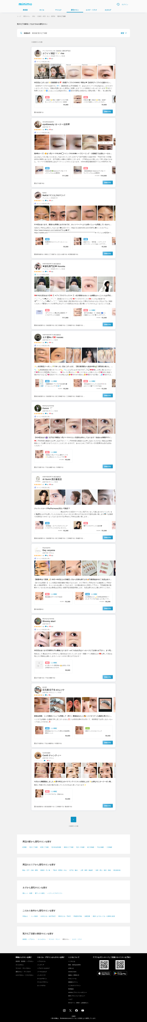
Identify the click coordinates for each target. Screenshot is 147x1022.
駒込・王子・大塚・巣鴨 (30, 870)
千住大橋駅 (100, 847)
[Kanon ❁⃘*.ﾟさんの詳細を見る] (73, 436)
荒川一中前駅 (80, 847)
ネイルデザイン (42, 978)
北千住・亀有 (73, 870)
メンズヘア (40, 965)
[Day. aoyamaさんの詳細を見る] (73, 578)
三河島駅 (109, 847)
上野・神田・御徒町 (86, 870)
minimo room (72, 972)
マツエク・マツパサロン (23, 968)
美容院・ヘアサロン (29, 939)
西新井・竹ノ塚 (45, 870)
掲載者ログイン (73, 982)
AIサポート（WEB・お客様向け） (78, 1003)
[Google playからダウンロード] (120, 973)
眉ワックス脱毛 (40, 893)
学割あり (25, 916)
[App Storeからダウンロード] (104, 973)
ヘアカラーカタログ (43, 968)
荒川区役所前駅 (56, 847)
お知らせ (71, 968)
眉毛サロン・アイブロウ (23, 972)
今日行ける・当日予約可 (48, 916)
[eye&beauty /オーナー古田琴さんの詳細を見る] (73, 152)
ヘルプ (70, 999)
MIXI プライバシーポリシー (76, 996)
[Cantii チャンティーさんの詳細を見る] (73, 779)
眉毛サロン (26, 16)
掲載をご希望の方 (73, 975)
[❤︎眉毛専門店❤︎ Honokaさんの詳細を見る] (73, 294)
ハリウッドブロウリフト (54, 893)
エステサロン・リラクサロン (25, 975)
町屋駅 (25, 847)
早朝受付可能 (78, 916)
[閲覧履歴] (118, 4)
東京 (33, 16)
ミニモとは (71, 961)
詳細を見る (107, 111)
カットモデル (41, 985)
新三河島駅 (90, 847)
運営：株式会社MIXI (74, 965)
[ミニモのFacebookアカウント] (76, 1011)
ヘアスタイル (41, 961)
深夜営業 (87, 916)
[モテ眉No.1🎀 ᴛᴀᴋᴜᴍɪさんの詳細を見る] (73, 365)
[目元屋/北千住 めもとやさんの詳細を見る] (73, 715)
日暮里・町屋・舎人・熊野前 (46, 16)
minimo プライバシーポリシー (77, 992)
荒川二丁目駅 (33, 847)
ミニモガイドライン (74, 985)
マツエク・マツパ (54, 939)
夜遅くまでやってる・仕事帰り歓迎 (104, 916)
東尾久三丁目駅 (69, 847)
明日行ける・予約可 (64, 916)
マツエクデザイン (42, 982)
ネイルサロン (42, 939)
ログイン (125, 4)
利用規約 (71, 989)
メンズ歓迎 (34, 916)
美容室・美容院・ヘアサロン (25, 961)
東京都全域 (116, 870)
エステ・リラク (77, 939)
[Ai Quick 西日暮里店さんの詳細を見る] (73, 507)
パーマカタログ (42, 972)
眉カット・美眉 (27, 893)
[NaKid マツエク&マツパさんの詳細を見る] (73, 223)
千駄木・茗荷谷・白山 (60, 870)
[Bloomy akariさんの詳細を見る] (73, 648)
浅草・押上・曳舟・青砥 (103, 870)
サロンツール (72, 978)
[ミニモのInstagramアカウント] (64, 1011)
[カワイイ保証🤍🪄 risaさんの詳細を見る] (73, 81)
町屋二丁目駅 (44, 847)
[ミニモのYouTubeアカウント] (82, 1011)
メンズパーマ (41, 975)
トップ (19, 16)
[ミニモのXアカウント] (70, 1011)
